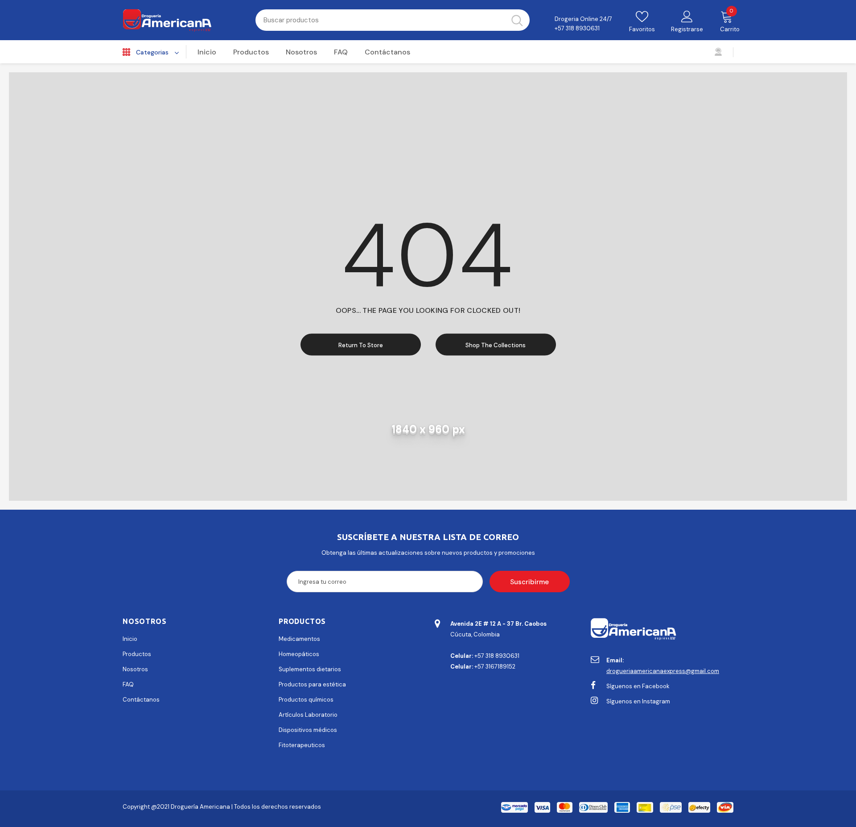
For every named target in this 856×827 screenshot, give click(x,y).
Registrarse (687, 29)
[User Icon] (687, 16)
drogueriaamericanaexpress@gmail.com (662, 671)
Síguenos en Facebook (638, 686)
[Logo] (182, 20)
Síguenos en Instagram (638, 701)
